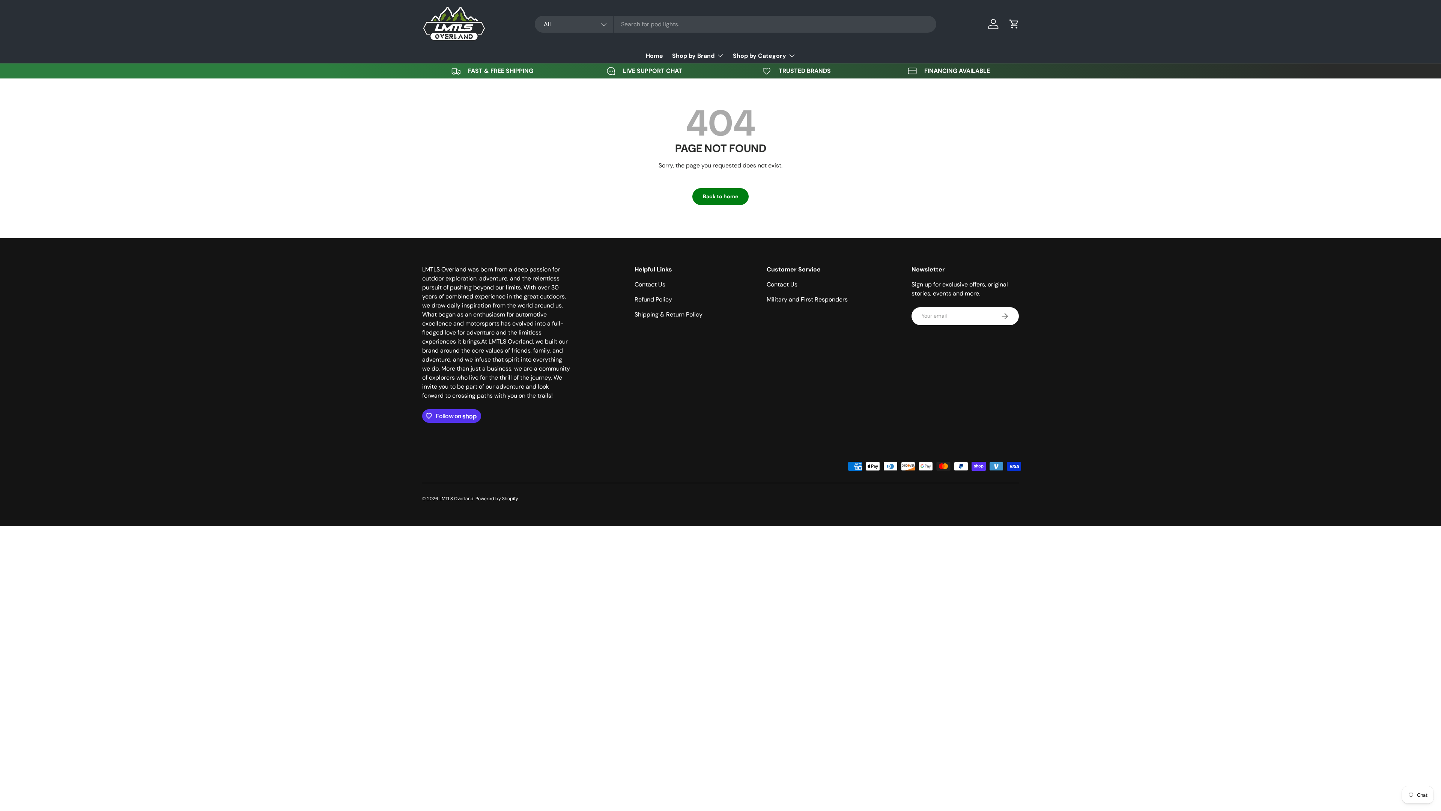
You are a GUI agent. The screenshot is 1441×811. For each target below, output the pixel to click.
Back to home (720, 196)
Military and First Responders (807, 299)
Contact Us (650, 284)
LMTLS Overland (456, 499)
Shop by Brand (693, 56)
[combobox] (735, 24)
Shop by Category (759, 56)
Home (654, 56)
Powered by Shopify (496, 499)
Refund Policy (653, 299)
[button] (1014, 24)
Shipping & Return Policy (668, 314)
